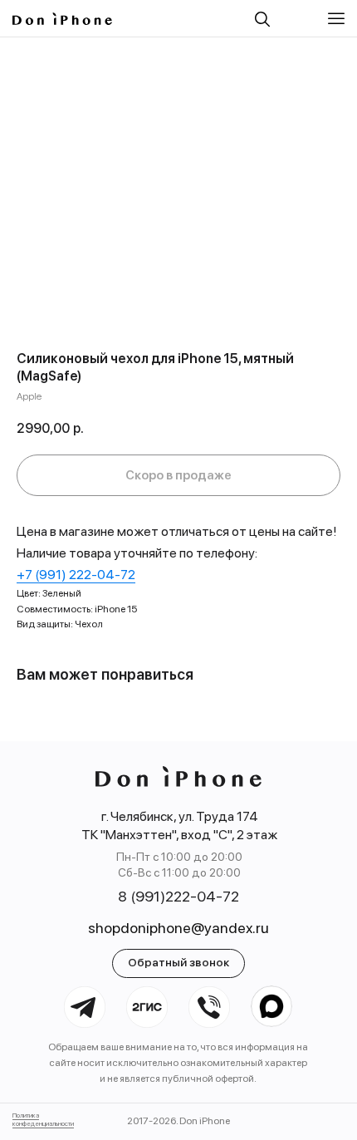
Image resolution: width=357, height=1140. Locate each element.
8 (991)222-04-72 (178, 896)
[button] (338, 18)
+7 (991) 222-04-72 (76, 574)
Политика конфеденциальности (43, 1119)
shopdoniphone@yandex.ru (178, 927)
